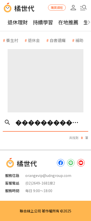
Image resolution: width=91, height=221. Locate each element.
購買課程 (57, 7)
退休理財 (18, 22)
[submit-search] (7, 122)
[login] (73, 8)
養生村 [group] (12, 40)
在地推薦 (68, 22)
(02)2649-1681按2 (40, 183)
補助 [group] (79, 40)
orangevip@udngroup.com (48, 175)
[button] (83, 8)
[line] (71, 163)
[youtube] (81, 163)
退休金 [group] (34, 40)
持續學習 (43, 22)
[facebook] (61, 163)
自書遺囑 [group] (58, 40)
